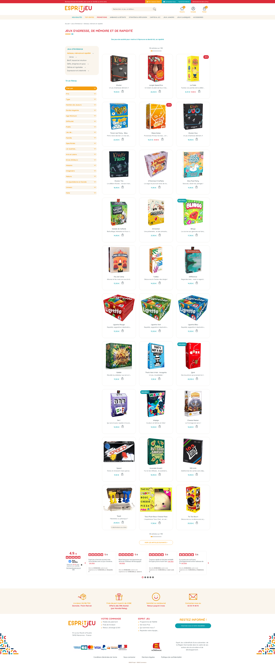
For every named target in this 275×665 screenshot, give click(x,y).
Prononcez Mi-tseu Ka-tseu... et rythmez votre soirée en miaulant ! (167, 136)
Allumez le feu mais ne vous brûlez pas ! (121, 279)
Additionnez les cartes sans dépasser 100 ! (196, 471)
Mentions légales (148, 657)
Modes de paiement (110, 622)
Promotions (102, 17)
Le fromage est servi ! (193, 423)
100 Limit (193, 468)
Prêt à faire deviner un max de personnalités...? (124, 136)
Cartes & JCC (155, 17)
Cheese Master (193, 420)
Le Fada (193, 85)
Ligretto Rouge (119, 325)
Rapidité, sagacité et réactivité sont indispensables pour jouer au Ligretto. (133, 327)
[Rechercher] (154, 9)
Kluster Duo (193, 133)
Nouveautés (77, 17)
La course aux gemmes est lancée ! (193, 231)
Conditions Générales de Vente (105, 657)
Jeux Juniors (168, 17)
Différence (193, 277)
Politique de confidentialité (171, 657)
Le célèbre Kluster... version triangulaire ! (121, 184)
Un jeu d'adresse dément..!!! (119, 88)
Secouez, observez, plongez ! (193, 184)
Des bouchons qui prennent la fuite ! (194, 375)
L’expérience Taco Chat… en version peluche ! (160, 519)
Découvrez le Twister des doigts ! (156, 279)
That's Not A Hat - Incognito (156, 372)
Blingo (193, 229)
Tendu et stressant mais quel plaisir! (120, 471)
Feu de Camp (119, 277)
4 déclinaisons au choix (118, 527)
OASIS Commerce (141, 662)
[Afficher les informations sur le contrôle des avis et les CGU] (81, 565)
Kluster (119, 85)
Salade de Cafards (119, 229)
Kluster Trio (119, 181)
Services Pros (144, 625)
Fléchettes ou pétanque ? (119, 519)
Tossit (119, 516)
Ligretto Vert (156, 325)
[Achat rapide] (122, 91)
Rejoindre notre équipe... (148, 630)
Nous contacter (129, 657)
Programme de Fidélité (148, 622)
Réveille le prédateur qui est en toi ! (119, 375)
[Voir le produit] (122, 522)
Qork (193, 372)
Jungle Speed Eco (156, 85)
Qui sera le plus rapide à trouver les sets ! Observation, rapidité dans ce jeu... (134, 423)
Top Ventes (89, 17)
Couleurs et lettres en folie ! (156, 423)
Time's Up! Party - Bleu (119, 133)
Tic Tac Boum (193, 517)
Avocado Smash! (156, 468)
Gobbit (118, 372)
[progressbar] (156, 536)
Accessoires (198, 17)
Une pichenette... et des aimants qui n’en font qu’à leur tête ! (165, 231)
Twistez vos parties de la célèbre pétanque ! (196, 88)
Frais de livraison (108, 625)
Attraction (156, 229)
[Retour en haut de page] (271, 658)
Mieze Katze (156, 133)
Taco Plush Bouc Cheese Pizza (156, 517)
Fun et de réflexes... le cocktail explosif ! (158, 471)
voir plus (92, 563)
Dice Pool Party (193, 181)
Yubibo (156, 277)
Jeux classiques (183, 17)
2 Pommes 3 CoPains (156, 181)
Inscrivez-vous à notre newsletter (193, 626)
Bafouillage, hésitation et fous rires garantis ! (123, 231)
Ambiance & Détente (118, 17)
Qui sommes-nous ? (147, 628)
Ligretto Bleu (193, 325)
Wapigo (156, 420)
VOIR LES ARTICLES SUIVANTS (155, 542)
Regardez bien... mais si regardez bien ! (195, 279)
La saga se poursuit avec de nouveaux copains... (161, 184)
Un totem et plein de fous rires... (156, 88)
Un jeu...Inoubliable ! (156, 375)
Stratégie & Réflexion (138, 17)
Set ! (119, 420)
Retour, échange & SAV (111, 628)
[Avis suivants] (208, 563)
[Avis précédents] (85, 563)
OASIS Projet (132, 662)
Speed (119, 468)
